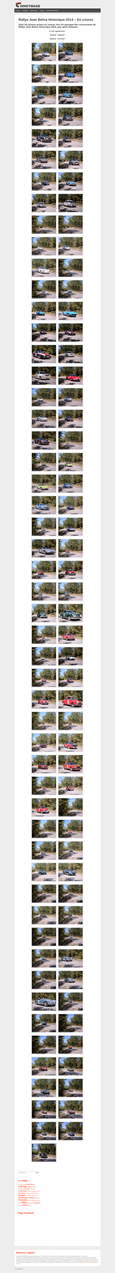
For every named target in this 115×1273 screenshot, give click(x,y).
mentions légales (89, 1262)
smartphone (36, 1203)
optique (31, 1198)
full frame (36, 1193)
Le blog (18, 10)
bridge (25, 1184)
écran (30, 1205)
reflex (24, 1202)
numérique (23, 1198)
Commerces (21, 1188)
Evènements (33, 10)
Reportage (30, 1203)
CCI (34, 1187)
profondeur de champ (35, 1200)
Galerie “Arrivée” (57, 39)
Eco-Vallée (37, 1191)
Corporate (25, 10)
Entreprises (22, 1193)
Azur (19, 1184)
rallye (19, 1203)
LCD (26, 1195)
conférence (32, 1188)
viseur (25, 1205)
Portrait (22, 1200)
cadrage (22, 1186)
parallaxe (37, 1198)
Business (30, 1184)
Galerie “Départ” (57, 35)
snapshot (20, 1205)
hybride (21, 1195)
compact (27, 1189)
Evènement (28, 1193)
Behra (22, 1184)
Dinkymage (20, 1268)
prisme (28, 1200)
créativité (33, 1191)
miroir (32, 1195)
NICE (35, 1195)
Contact (42, 10)
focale (33, 1193)
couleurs (29, 1191)
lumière (29, 1195)
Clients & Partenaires (52, 10)
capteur (29, 1187)
